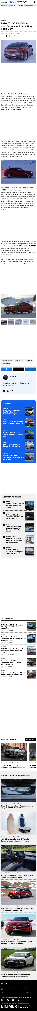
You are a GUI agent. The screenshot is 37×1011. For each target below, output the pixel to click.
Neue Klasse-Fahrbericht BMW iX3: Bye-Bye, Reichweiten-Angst (12, 412)
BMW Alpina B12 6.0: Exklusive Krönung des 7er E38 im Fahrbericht (12, 626)
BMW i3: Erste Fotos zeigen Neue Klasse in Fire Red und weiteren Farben (17, 942)
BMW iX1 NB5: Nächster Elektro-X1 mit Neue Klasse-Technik (13, 446)
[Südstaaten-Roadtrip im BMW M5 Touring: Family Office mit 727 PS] (31, 674)
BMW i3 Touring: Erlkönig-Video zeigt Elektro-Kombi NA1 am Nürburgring (15, 975)
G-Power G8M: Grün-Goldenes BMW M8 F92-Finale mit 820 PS (14, 516)
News (26, 988)
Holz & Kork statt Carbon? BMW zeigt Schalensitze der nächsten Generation (15, 840)
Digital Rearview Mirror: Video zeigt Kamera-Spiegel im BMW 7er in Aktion (14, 529)
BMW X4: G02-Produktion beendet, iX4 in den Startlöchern (13, 766)
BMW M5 (3, 659)
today (18, 2)
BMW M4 (3, 635)
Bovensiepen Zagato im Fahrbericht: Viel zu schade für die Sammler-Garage (13, 638)
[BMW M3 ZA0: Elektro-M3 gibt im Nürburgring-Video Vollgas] (29, 551)
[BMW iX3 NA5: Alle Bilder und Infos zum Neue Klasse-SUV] (29, 422)
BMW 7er (9, 524)
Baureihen (10, 5)
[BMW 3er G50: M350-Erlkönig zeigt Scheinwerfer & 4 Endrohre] (29, 456)
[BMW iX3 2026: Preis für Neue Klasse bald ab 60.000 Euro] (29, 434)
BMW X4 (16, 5)
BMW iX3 (5, 408)
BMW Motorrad (11, 536)
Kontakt (15, 988)
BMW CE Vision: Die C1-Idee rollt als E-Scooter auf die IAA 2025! (14, 540)
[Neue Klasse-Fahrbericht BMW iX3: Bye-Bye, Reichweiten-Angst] (29, 411)
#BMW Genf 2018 (19, 360)
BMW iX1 (5, 442)
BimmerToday (4, 5)
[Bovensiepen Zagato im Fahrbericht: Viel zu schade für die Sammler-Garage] (31, 638)
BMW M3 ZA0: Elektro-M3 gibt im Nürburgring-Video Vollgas (14, 551)
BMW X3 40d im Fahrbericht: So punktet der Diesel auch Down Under (12, 650)
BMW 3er (5, 453)
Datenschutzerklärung (23, 997)
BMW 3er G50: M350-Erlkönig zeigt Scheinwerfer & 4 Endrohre (13, 457)
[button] (34, 305)
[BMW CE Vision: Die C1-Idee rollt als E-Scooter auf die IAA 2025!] (29, 539)
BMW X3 (3, 647)
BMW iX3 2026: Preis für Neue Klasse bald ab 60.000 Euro (13, 434)
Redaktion (11, 630)
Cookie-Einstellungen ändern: (8, 997)
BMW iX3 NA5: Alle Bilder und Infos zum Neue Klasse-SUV (13, 422)
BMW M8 (8, 513)
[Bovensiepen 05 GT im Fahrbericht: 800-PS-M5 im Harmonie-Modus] (31, 662)
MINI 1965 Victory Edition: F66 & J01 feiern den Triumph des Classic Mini (17, 909)
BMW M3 (8, 548)
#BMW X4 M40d (6, 363)
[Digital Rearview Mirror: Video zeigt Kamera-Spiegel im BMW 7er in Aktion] (29, 527)
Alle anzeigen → (30, 739)
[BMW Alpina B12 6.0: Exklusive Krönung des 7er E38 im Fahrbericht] (31, 626)
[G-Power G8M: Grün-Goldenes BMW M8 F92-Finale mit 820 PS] (29, 516)
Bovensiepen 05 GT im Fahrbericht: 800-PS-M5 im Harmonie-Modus (11, 662)
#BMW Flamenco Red (7, 360)
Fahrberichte (28, 992)
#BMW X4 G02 (29, 360)
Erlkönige (3, 992)
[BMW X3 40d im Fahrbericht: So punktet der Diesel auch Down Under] (31, 650)
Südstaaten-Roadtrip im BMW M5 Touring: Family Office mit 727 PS (13, 674)
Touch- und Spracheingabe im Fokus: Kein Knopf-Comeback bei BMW (17, 876)
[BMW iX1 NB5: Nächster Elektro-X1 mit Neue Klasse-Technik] (29, 445)
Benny (12, 33)
